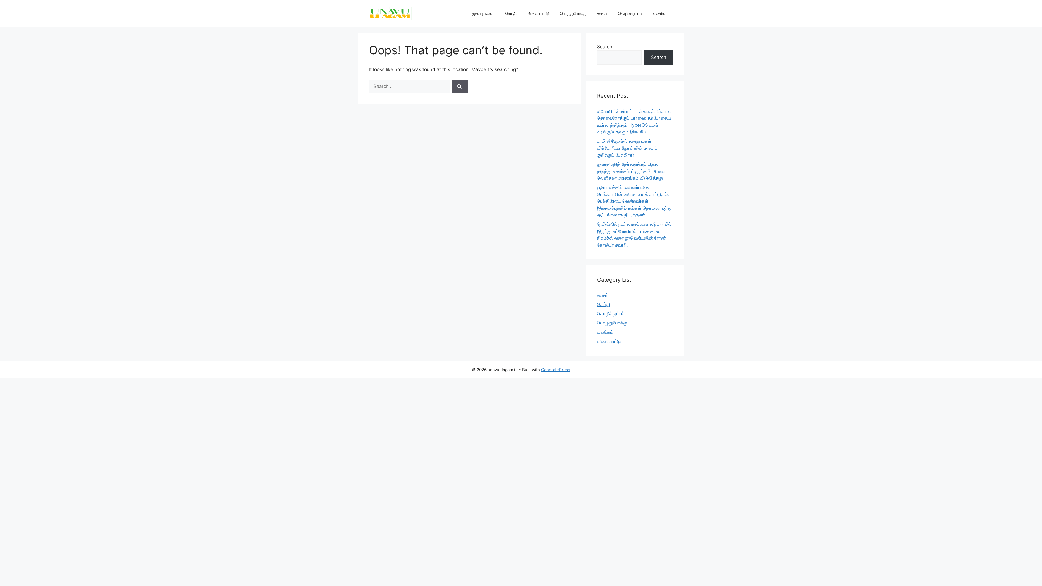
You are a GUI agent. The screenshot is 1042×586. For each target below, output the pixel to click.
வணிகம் (660, 13)
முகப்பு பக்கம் (483, 13)
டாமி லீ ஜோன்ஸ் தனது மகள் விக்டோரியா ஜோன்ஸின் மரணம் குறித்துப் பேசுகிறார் (627, 148)
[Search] (460, 86)
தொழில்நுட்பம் (630, 13)
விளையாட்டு (538, 13)
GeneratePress (555, 369)
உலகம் (602, 13)
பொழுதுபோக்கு (573, 13)
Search (604, 46)
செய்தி (511, 13)
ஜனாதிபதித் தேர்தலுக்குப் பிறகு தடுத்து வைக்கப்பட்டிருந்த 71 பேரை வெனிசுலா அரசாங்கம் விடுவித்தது (631, 171)
